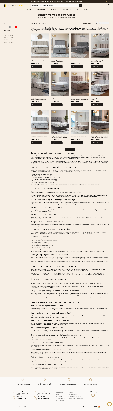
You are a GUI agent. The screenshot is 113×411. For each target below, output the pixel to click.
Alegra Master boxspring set (38, 60)
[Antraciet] (5, 26)
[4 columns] (105, 23)
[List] (97, 23)
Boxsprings (54, 17)
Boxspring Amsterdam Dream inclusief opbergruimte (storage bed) (79, 99)
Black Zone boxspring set (77, 60)
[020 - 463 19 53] (35, 397)
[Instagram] (109, 1)
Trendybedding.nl (18, 406)
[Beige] (7, 26)
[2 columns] (100, 23)
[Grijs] (10, 26)
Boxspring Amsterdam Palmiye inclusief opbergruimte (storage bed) (99, 137)
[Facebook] (107, 1)
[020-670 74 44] (14, 397)
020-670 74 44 (20, 396)
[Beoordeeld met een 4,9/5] (99, 407)
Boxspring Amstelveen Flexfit (58, 98)
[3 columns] (102, 23)
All (4, 33)
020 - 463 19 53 (41, 396)
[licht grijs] (13, 26)
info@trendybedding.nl (21, 398)
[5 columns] (108, 23)
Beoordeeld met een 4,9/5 (90, 406)
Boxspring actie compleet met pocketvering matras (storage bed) (39, 99)
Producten (46, 17)
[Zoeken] (80, 5)
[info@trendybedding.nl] (14, 399)
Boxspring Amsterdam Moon (79, 136)
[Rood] (16, 26)
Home (39, 17)
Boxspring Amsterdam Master (39, 136)
